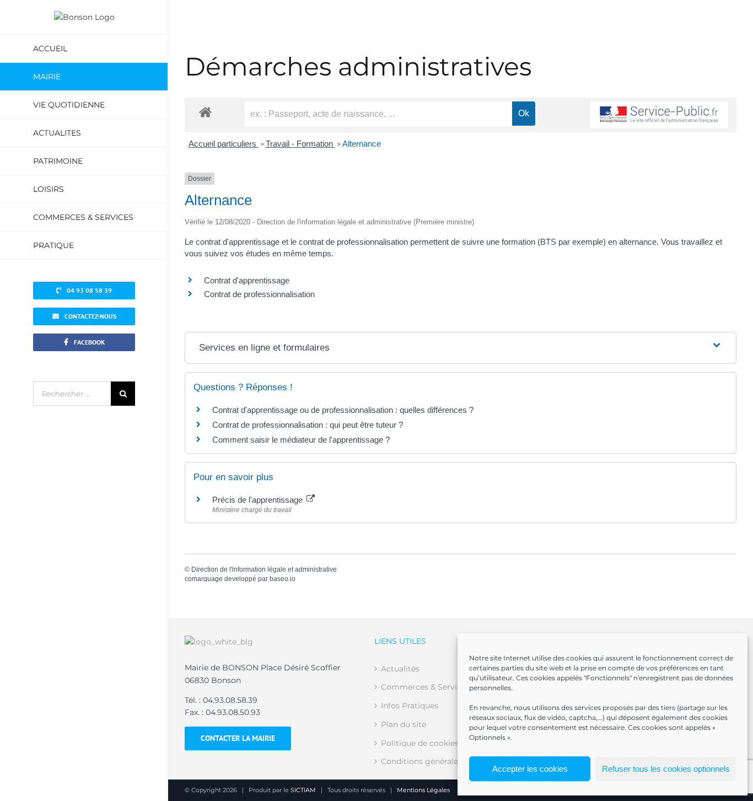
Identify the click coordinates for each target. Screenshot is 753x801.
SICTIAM (303, 790)
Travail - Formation (300, 143)
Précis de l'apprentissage (258, 499)
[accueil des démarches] (205, 111)
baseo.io (282, 579)
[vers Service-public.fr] (659, 114)
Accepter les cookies (530, 768)
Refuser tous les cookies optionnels (666, 768)
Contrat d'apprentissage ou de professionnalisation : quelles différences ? (343, 410)
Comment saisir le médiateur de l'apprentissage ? (301, 439)
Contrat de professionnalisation (259, 294)
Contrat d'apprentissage (246, 280)
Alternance (361, 143)
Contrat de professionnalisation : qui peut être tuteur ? (307, 424)
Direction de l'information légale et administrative (264, 569)
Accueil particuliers (224, 143)
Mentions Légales (423, 790)
